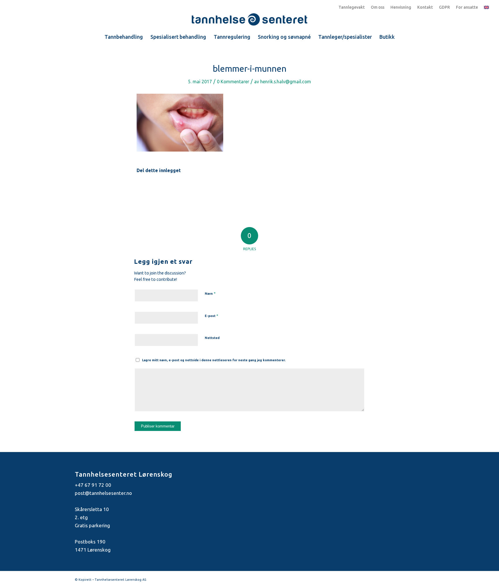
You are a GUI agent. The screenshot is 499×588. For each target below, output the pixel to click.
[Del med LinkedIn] (249, 188)
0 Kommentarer (233, 81)
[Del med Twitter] (174, 188)
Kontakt (425, 7)
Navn (210, 293)
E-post (211, 316)
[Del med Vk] (299, 188)
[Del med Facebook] (149, 188)
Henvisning (400, 7)
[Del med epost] (349, 188)
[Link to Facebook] (411, 578)
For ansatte (467, 7)
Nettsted (212, 338)
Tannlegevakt (351, 7)
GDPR (444, 7)
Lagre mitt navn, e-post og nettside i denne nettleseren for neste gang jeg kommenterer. (214, 360)
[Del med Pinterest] (224, 188)
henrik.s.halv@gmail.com (285, 81)
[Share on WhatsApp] (199, 188)
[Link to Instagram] (420, 578)
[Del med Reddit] (324, 188)
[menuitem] (124, 37)
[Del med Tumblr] (274, 188)
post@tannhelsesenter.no (103, 493)
